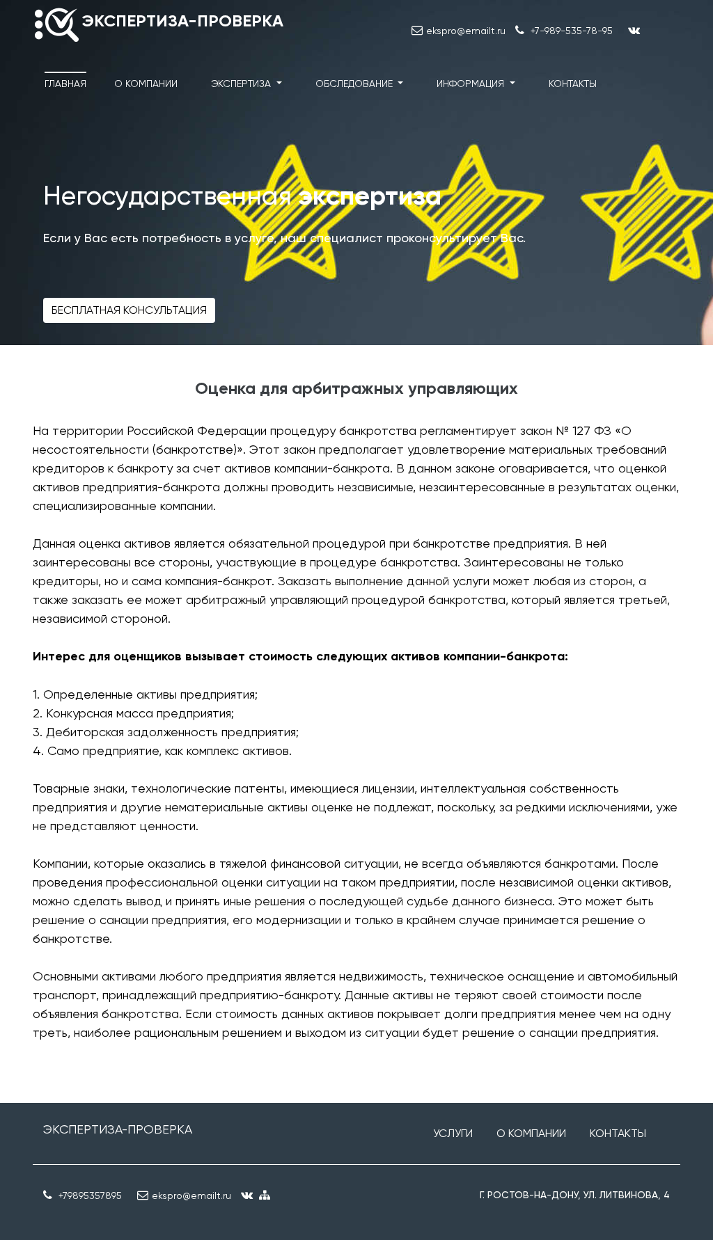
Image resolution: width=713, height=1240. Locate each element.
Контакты (573, 83)
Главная (65, 83)
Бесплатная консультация (129, 310)
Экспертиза (242, 83)
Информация (472, 83)
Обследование (355, 83)
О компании (146, 83)
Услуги (453, 1133)
